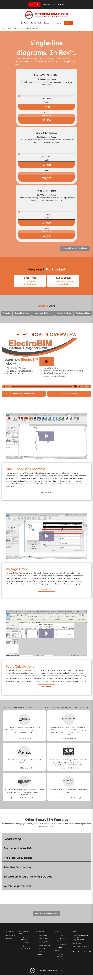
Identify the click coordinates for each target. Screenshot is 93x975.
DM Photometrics (26, 947)
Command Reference (43, 313)
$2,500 (46, 120)
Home (14, 28)
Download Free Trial (69, 393)
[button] (46, 436)
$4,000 (46, 222)
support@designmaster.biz (82, 946)
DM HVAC (26, 943)
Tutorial (6, 313)
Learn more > (47, 492)
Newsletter (63, 944)
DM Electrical (24, 938)
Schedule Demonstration (23, 393)
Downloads (43, 935)
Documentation (45, 939)
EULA (61, 960)
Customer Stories (61, 940)
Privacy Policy (60, 955)
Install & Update (22, 313)
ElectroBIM (10, 935)
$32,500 (46, 178)
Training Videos (83, 313)
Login (68, 23)
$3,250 (46, 165)
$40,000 (46, 236)
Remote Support (41, 953)
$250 (47, 107)
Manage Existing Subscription (74, 248)
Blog (60, 947)
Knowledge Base (64, 313)
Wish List (42, 948)
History (61, 935)
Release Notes (44, 945)
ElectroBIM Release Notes (46, 913)
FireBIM (9, 939)
